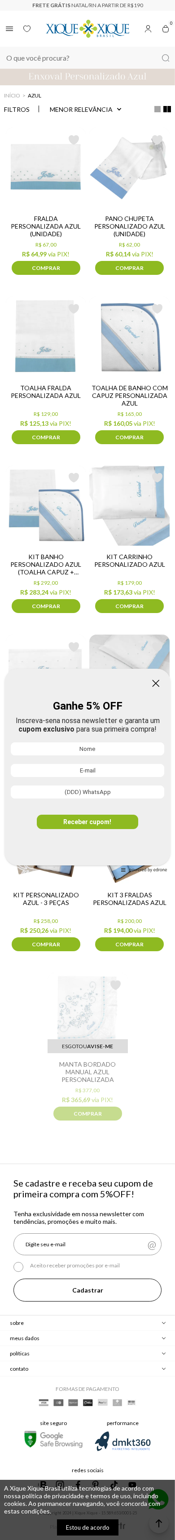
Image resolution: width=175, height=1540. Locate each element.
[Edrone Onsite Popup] (87, 770)
